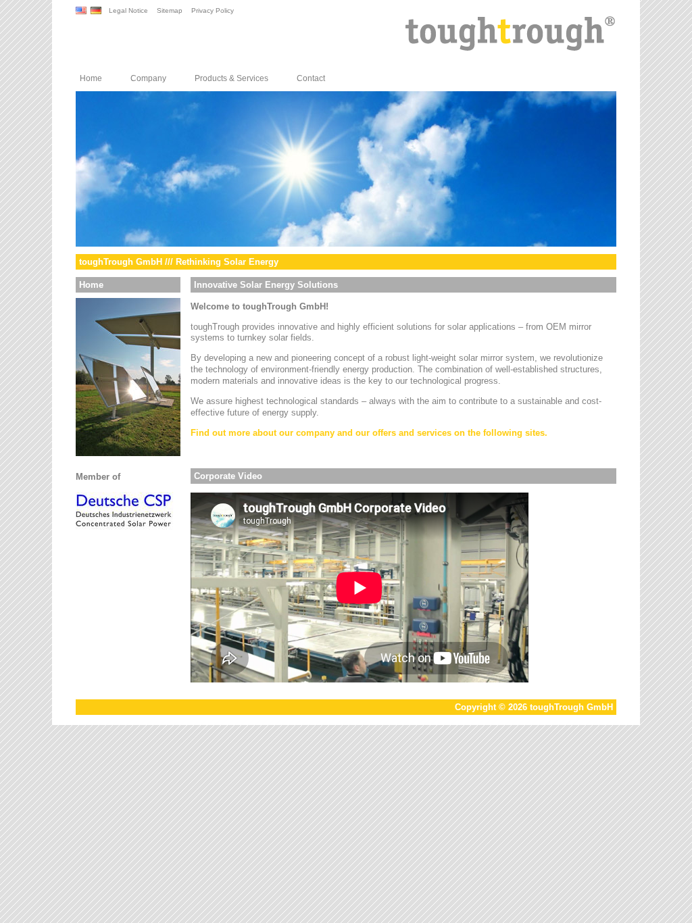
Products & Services (231, 78)
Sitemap (169, 10)
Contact (311, 78)
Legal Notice (128, 10)
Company (148, 78)
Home (91, 78)
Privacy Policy (212, 10)
